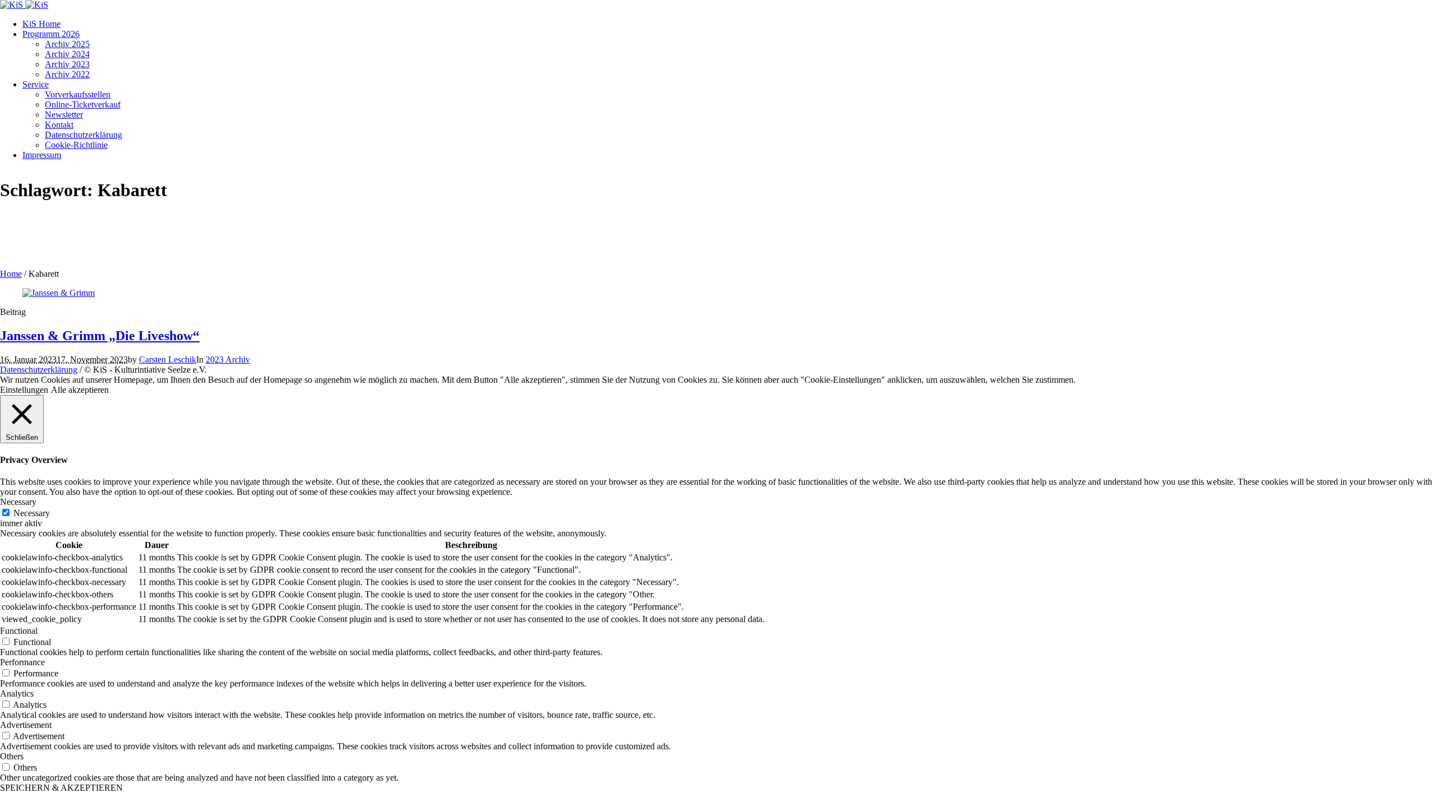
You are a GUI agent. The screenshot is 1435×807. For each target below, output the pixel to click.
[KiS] (24, 5)
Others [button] (12, 756)
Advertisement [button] (26, 725)
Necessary (31, 513)
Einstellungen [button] (24, 390)
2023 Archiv (228, 359)
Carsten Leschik (167, 359)
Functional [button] (19, 631)
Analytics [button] (17, 693)
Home (11, 274)
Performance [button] (22, 662)
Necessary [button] (18, 502)
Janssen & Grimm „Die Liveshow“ (100, 335)
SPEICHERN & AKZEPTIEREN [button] (61, 787)
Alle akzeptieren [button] (80, 390)
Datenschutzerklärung (38, 369)
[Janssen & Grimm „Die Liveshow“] (58, 293)
